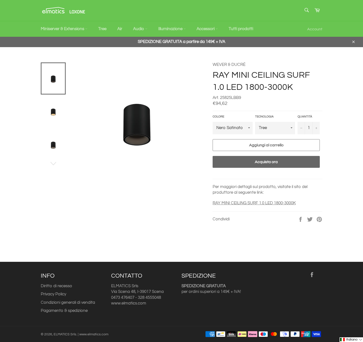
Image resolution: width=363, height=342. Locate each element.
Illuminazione (170, 29)
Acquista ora (266, 162)
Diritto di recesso (56, 286)
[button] (351, 339)
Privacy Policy (53, 294)
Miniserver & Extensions (63, 29)
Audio (139, 29)
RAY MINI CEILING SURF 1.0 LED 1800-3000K (254, 203)
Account (314, 29)
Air (119, 29)
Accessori (206, 29)
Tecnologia (264, 116)
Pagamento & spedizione (64, 310)
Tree (102, 29)
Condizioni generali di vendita (68, 302)
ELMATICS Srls (65, 334)
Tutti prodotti (241, 29)
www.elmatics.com (128, 303)
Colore (218, 116)
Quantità (305, 116)
